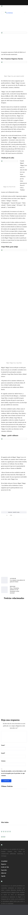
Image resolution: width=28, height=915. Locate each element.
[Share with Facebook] (16, 515)
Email (3, 753)
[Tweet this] (18, 515)
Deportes (3, 864)
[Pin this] (22, 515)
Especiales (4, 870)
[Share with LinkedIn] (20, 515)
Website (3, 761)
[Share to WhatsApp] (24, 515)
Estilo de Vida (5, 867)
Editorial (3, 873)
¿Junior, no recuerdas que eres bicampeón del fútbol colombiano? (14, 628)
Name (3, 745)
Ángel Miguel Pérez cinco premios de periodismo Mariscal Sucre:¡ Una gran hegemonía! (14, 684)
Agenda (3, 876)
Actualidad (4, 861)
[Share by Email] (16, 517)
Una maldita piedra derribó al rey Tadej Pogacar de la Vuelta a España (14, 656)
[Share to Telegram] (26, 515)
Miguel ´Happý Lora (13, 512)
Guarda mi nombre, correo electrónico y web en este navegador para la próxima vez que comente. (13, 773)
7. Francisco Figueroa (14, 548)
